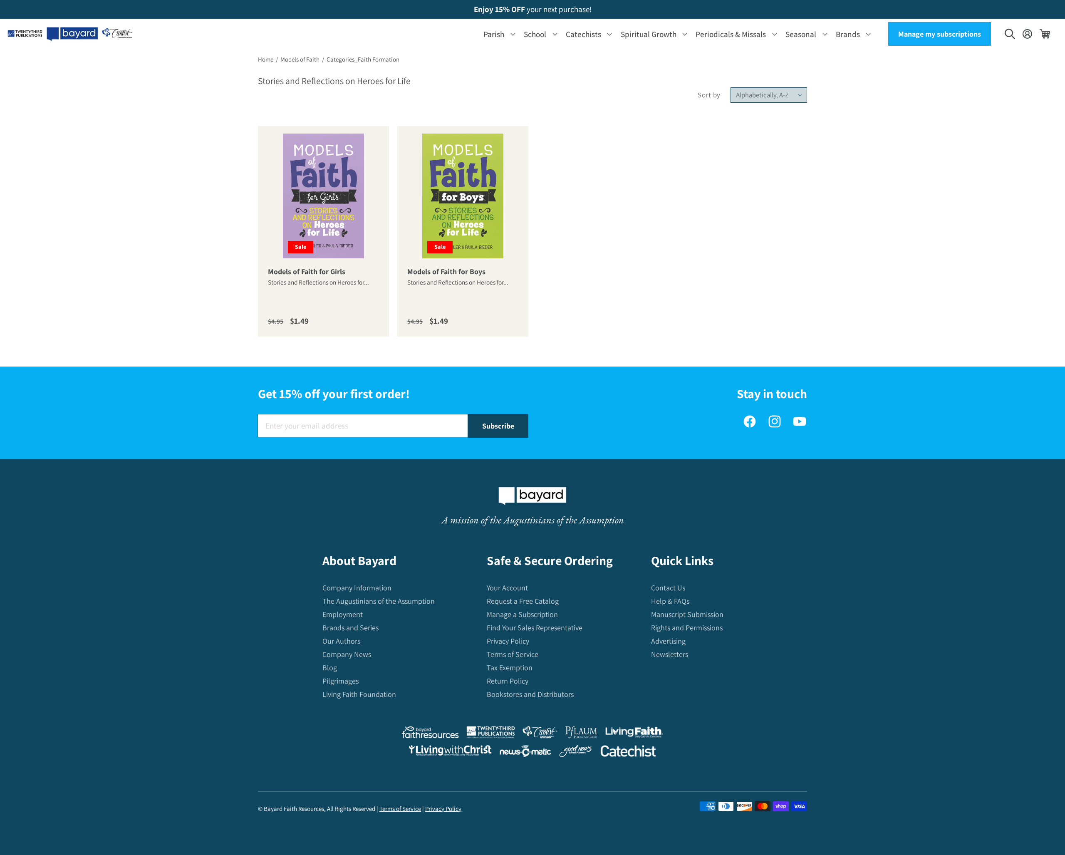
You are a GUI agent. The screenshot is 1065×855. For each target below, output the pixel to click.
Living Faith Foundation (359, 694)
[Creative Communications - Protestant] (540, 734)
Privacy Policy (508, 641)
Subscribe (498, 426)
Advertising (668, 641)
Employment (342, 615)
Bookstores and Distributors (530, 694)
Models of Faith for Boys (446, 271)
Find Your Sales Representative (534, 628)
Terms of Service (512, 654)
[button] (498, 34)
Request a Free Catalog (523, 601)
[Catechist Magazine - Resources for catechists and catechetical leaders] (628, 753)
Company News (346, 654)
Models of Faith (300, 59)
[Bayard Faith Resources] (430, 734)
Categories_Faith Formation (363, 59)
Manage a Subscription (522, 615)
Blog (329, 668)
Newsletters (669, 654)
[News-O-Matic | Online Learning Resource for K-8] (525, 753)
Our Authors (341, 641)
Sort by (709, 94)
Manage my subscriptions (939, 34)
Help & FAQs (670, 601)
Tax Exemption (509, 668)
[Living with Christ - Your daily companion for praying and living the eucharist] (450, 752)
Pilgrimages (340, 681)
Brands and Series (350, 628)
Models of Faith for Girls (306, 271)
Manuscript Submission (687, 615)
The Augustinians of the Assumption (378, 601)
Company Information (356, 588)
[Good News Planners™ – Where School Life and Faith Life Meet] (575, 753)
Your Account (507, 588)
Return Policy (507, 681)
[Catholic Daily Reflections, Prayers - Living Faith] (634, 734)
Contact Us (668, 588)
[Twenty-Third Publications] (490, 734)
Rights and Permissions (687, 628)
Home (265, 59)
